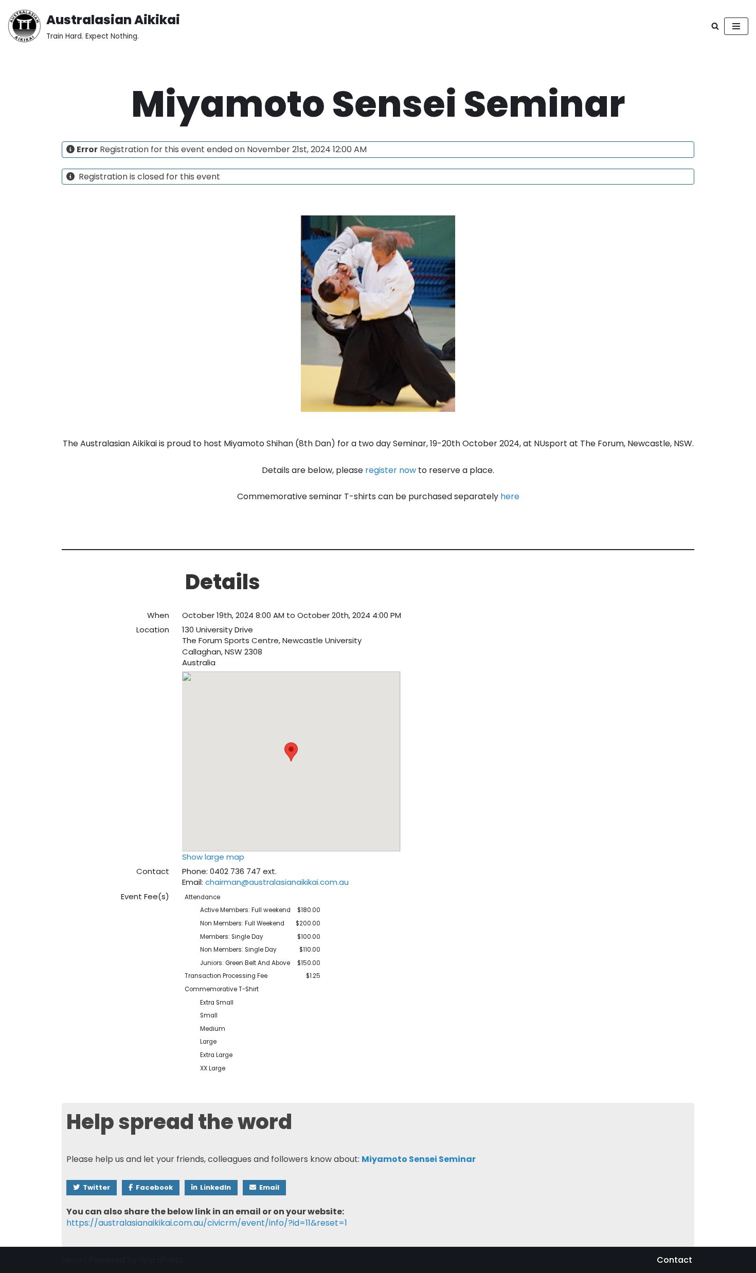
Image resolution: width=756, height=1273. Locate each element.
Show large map (213, 856)
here (509, 496)
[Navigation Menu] (736, 26)
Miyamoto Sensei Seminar (419, 1159)
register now (390, 470)
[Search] (715, 26)
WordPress (161, 1260)
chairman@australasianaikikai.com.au (277, 882)
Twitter (95, 1187)
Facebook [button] (153, 1187)
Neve (72, 1260)
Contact (674, 1260)
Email (267, 1187)
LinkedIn (214, 1187)
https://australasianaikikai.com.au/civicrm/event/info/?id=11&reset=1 (206, 1223)
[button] (291, 751)
